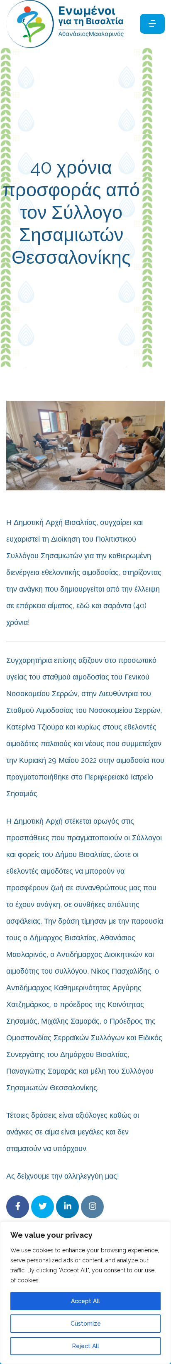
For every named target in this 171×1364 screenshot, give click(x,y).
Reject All (85, 1346)
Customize (86, 1323)
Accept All (85, 1301)
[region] (85, 1293)
